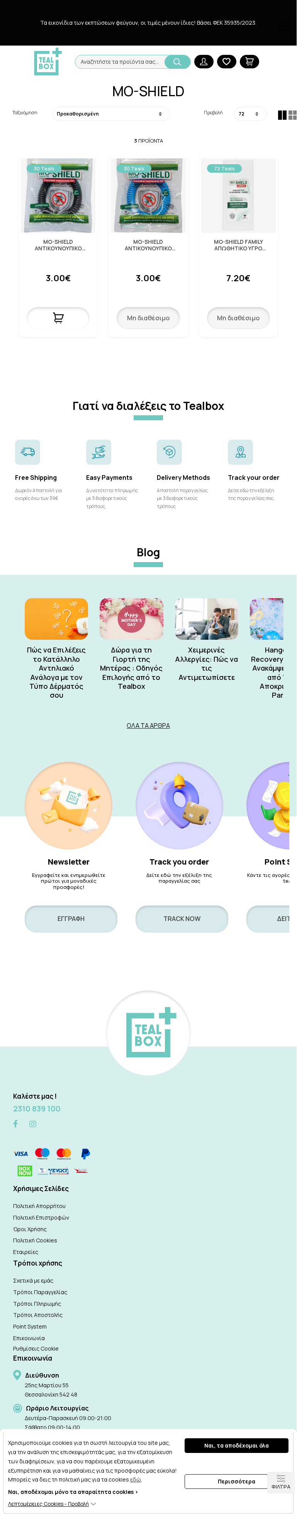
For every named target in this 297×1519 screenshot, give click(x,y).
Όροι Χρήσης (30, 1229)
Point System (30, 1326)
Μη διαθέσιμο (148, 318)
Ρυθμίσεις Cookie (36, 1348)
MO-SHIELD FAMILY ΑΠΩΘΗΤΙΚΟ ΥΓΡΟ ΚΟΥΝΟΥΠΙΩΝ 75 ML (238, 245)
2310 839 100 (37, 1108)
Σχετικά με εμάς (33, 1280)
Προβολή (213, 112)
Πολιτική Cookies (35, 1240)
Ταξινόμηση (24, 112)
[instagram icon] (32, 1124)
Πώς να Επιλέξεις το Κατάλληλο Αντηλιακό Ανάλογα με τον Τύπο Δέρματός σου (56, 673)
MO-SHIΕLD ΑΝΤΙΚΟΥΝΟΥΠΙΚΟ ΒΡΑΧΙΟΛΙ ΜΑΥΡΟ (58, 245)
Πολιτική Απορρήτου (39, 1206)
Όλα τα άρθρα (148, 725)
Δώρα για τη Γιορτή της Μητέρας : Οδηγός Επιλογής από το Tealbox (131, 668)
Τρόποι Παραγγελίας (40, 1292)
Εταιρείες (25, 1252)
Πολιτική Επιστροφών (41, 1217)
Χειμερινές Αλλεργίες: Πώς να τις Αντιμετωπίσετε (206, 663)
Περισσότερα (236, 1481)
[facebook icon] (15, 1124)
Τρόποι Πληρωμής (37, 1303)
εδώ (135, 1479)
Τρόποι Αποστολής (38, 1315)
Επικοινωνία (29, 1338)
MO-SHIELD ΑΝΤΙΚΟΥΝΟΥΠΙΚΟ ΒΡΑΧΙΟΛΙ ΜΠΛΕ (148, 245)
